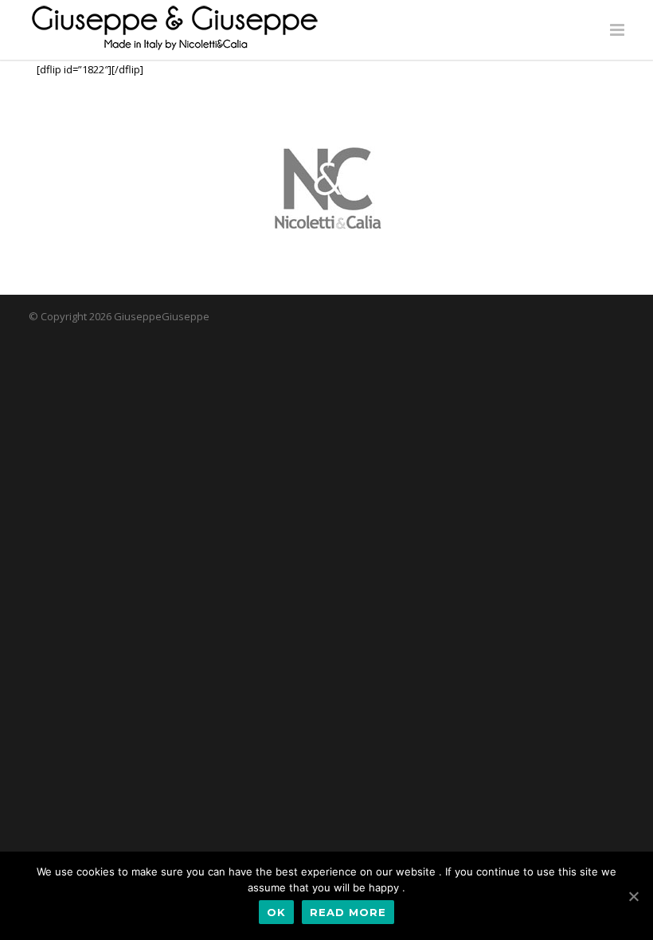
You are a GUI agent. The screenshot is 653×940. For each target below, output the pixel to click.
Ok (276, 912)
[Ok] (633, 896)
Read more (348, 912)
